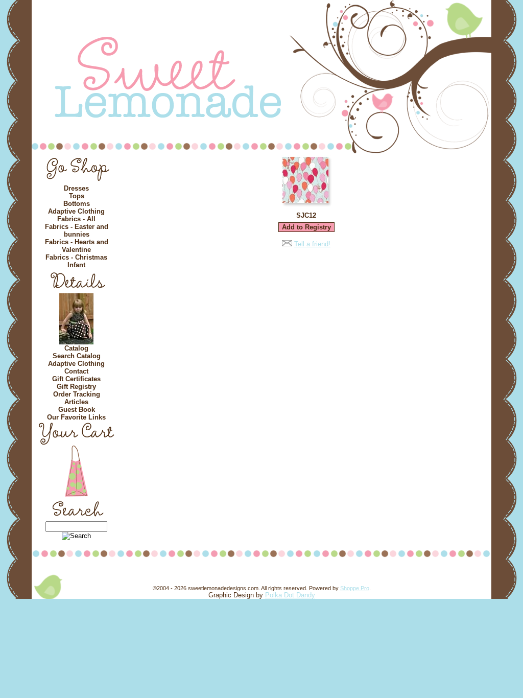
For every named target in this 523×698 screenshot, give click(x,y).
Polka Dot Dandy (290, 595)
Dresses (76, 188)
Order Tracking (76, 394)
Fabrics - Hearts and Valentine (76, 245)
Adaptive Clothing (76, 211)
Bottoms (76, 203)
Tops (76, 196)
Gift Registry (76, 386)
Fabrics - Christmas (76, 257)
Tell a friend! (312, 244)
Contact (76, 371)
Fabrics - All (76, 219)
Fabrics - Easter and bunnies (76, 230)
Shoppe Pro (354, 588)
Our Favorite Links (76, 417)
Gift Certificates (76, 379)
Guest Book (76, 409)
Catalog (76, 348)
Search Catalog (77, 356)
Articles (76, 402)
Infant (76, 265)
